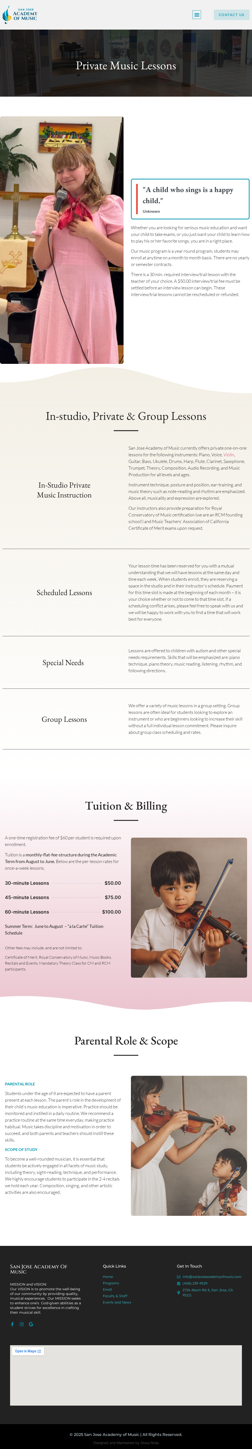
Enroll (107, 1289)
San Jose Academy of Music (38, 1269)
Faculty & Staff (115, 1296)
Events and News (117, 1302)
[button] (196, 14)
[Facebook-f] (12, 1324)
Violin (228, 454)
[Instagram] (21, 1324)
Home (108, 1276)
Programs (111, 1283)
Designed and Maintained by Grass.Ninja (126, 1443)
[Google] (31, 1324)
